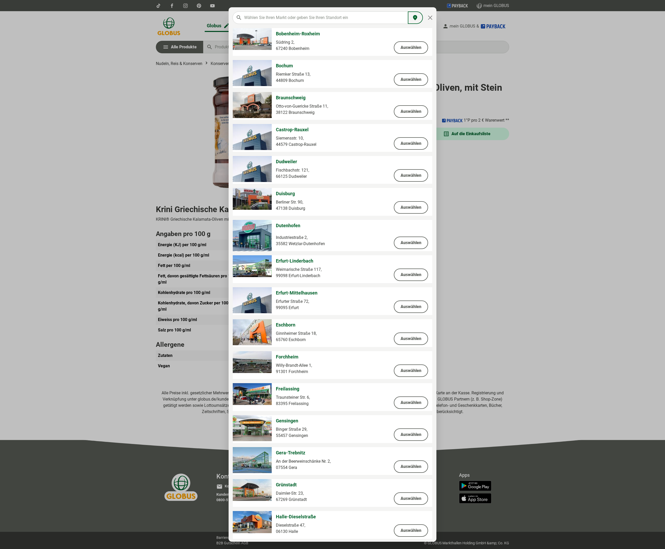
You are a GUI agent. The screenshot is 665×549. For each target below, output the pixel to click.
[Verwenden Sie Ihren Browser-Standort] (415, 17)
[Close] (430, 17)
